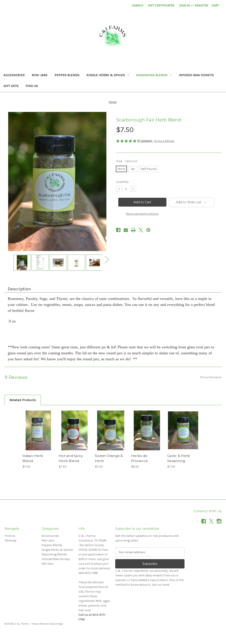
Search (137, 5)
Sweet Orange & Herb (109, 458)
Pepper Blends (67, 75)
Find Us (32, 86)
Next (106, 259)
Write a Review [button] (164, 141)
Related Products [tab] (22, 400)
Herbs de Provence (139, 458)
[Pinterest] (148, 230)
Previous (8, 259)
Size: (126, 161)
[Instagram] (219, 521)
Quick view (35, 425)
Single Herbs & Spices (106, 75)
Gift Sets (11, 86)
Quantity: (122, 181)
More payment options (142, 214)
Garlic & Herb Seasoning (178, 458)
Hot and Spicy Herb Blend (71, 458)
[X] (141, 230)
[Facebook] (118, 230)
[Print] (133, 230)
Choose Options (38, 434)
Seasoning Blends (152, 75)
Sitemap (11, 540)
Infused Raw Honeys (196, 75)
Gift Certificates (161, 5)
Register (201, 5)
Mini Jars (39, 75)
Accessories (14, 75)
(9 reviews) (145, 141)
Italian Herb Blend (33, 458)
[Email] (126, 230)
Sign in (184, 5)
